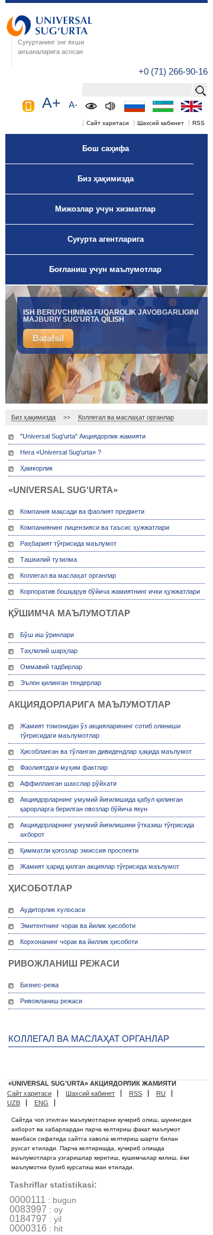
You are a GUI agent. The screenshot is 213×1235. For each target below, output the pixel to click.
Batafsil (48, 338)
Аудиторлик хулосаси (52, 909)
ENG (41, 1102)
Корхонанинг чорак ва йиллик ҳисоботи (79, 941)
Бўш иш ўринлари (47, 634)
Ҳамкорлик (36, 468)
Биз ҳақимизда (106, 178)
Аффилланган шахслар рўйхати (68, 783)
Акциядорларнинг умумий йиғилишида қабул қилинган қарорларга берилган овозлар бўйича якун (101, 804)
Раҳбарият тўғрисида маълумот (68, 543)
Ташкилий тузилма (48, 559)
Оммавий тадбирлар (51, 666)
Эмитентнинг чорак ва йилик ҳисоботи (77, 925)
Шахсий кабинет (160, 123)
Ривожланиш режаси (51, 1000)
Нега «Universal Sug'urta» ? (60, 452)
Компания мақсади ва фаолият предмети (82, 511)
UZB (13, 1102)
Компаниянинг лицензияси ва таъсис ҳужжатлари (94, 527)
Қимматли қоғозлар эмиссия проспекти (79, 850)
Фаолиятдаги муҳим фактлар (64, 767)
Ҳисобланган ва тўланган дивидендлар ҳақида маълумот (106, 751)
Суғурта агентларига (105, 239)
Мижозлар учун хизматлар (105, 208)
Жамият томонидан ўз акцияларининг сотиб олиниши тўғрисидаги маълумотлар (100, 730)
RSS (198, 123)
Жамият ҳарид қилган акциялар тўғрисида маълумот (99, 866)
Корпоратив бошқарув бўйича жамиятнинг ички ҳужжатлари (110, 591)
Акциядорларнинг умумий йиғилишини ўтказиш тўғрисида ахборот (107, 829)
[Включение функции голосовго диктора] (111, 106)
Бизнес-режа (39, 984)
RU (161, 1093)
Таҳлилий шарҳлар (49, 650)
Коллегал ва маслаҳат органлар (126, 417)
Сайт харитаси (107, 123)
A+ (51, 102)
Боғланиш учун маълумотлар (105, 269)
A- (73, 105)
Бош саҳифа (105, 148)
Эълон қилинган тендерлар (60, 682)
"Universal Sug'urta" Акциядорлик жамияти (83, 436)
